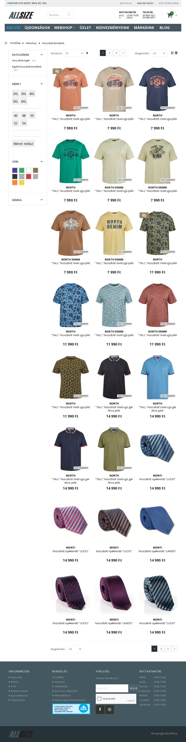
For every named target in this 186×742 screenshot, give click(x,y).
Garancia (59, 681)
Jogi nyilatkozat (19, 695)
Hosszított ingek (24, 60)
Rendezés (56, 53)
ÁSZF (13, 686)
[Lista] (176, 53)
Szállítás (59, 677)
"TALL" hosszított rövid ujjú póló (70, 117)
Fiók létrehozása (169, 3)
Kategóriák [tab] (20, 54)
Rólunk (15, 681)
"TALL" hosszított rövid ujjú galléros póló (114, 407)
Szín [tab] (15, 161)
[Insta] (109, 709)
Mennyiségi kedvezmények (69, 700)
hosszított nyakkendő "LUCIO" (157, 477)
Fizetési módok (19, 691)
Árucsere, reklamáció (66, 691)
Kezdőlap (15, 43)
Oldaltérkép (61, 686)
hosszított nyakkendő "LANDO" (157, 549)
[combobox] (60, 14)
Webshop (31, 43)
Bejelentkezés (145, 3)
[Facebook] (100, 709)
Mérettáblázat (62, 695)
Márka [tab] (17, 200)
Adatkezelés (18, 700)
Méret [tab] (16, 84)
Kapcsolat (126, 3)
